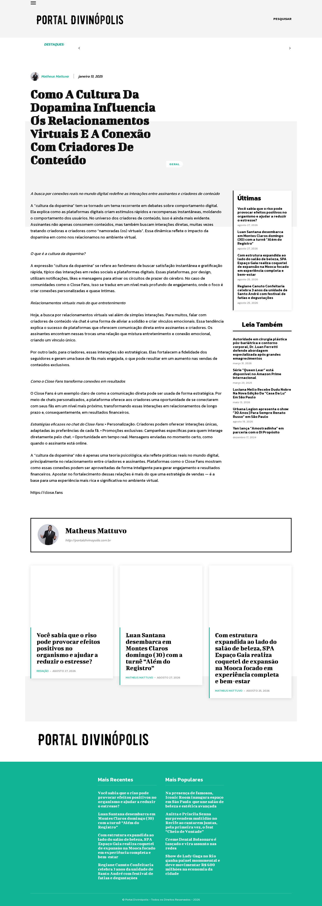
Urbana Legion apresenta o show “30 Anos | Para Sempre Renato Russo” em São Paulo (260, 412)
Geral (174, 164)
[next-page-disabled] (290, 48)
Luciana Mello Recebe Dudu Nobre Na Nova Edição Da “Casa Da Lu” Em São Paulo (262, 393)
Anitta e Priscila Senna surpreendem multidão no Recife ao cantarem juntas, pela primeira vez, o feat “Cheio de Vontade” (191, 823)
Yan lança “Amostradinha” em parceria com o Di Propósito (258, 430)
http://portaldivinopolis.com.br (88, 540)
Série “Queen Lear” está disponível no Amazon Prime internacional (257, 373)
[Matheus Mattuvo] (35, 76)
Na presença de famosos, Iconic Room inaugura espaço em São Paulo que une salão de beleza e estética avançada (194, 799)
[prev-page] (79, 48)
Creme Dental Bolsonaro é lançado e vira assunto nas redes (190, 843)
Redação (43, 671)
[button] (282, 19)
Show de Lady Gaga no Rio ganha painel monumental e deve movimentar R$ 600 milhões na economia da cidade (192, 865)
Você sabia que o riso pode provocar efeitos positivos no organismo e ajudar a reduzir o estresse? (262, 214)
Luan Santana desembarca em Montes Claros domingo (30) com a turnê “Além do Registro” (260, 237)
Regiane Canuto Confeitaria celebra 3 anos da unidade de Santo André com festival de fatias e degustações (262, 291)
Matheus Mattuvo (55, 76)
